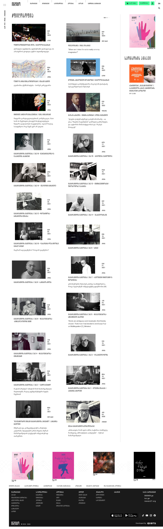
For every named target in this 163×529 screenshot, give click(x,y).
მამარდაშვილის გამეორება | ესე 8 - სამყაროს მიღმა (32, 282)
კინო (57, 498)
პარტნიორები (47, 486)
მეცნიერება (39, 498)
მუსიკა (58, 503)
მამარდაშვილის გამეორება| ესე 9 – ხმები (83, 248)
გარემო (38, 506)
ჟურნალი (100, 492)
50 (137, 480)
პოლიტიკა (39, 500)
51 (96, 474)
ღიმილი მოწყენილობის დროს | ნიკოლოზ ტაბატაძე (32, 45)
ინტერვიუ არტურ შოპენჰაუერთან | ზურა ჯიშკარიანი (32, 115)
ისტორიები (33, 4)
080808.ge (148, 496)
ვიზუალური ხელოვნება (63, 506)
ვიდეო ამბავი (83, 495)
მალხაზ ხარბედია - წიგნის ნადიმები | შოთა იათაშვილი (88, 115)
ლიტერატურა (59, 495)
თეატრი (58, 500)
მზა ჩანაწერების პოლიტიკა (112, 486)
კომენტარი (82, 503)
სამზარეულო (15, 509)
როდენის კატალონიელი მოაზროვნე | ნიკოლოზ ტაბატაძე (88, 80)
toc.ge (147, 498)
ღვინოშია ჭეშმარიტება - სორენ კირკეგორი (32, 85)
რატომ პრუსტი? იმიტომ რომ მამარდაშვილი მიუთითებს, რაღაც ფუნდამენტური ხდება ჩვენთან (33, 391)
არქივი (117, 492)
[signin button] (152, 3)
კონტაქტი (78, 486)
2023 (32, 480)
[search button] (159, 8)
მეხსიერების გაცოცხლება (19, 498)
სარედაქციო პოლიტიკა (31, 486)
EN (159, 4)
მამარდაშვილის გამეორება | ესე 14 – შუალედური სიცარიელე (35, 186)
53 (15, 481)
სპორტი (13, 511)
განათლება (39, 495)
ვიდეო (81, 492)
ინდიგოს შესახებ (14, 486)
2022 (153, 479)
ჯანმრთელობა (15, 503)
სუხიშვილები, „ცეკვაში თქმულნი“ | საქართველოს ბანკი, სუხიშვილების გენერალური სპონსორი (142, 88)
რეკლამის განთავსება (64, 486)
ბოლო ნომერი (100, 495)
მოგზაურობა (15, 506)
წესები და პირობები (92, 486)
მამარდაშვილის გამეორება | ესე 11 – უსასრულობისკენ (87, 215)
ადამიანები (45, 4)
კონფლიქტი (39, 503)
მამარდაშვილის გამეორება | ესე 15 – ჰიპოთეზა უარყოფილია (90, 156)
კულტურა (71, 4)
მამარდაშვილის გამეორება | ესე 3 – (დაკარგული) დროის (88, 355)
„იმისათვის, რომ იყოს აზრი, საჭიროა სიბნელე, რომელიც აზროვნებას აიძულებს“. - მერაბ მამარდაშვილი (88, 433)
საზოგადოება (58, 4)
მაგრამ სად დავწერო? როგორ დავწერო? (31, 250)
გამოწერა (144, 3)
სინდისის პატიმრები (94, 4)
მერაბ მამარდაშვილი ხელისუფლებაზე (81, 426)
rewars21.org (150, 501)
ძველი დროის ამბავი (17, 500)
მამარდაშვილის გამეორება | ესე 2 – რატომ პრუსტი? (32, 385)
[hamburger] (6, 3)
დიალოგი (81, 500)
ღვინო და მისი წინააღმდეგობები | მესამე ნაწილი (32, 81)
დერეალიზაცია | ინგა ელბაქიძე (79, 46)
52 (56, 480)
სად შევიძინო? (100, 500)
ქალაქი (80, 4)
